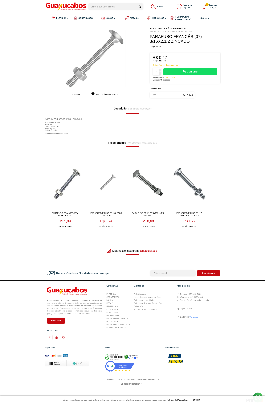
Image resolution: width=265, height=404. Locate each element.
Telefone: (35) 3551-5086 (190, 294)
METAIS (110, 303)
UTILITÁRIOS (112, 322)
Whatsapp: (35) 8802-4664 (191, 297)
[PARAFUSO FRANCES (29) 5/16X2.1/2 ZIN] (65, 193)
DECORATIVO (112, 316)
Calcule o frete (155, 88)
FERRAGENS (179, 28)
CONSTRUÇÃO (163, 28)
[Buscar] (140, 6)
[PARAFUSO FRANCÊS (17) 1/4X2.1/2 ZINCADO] (189, 193)
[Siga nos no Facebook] (49, 337)
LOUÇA (109, 300)
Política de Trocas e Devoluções (148, 303)
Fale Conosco (140, 294)
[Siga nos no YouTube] (56, 337)
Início (152, 28)
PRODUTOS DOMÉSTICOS (118, 325)
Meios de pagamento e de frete (147, 297)
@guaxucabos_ (148, 250)
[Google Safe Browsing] (131, 357)
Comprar (192, 71)
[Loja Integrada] (131, 384)
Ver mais (69, 224)
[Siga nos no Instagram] (63, 337)
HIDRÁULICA (112, 306)
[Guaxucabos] (66, 6)
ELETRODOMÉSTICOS (116, 328)
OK (188, 95)
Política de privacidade (144, 300)
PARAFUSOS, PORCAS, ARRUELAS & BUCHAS (171, 31)
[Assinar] (208, 273)
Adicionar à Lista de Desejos (107, 94)
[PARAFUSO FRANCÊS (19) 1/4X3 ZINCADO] (148, 193)
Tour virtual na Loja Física (145, 309)
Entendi (196, 400)
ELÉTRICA (111, 294)
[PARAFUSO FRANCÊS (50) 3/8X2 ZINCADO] (106, 193)
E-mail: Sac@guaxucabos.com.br (194, 300)
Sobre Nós (138, 306)
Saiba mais (56, 320)
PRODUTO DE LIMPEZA (117, 319)
